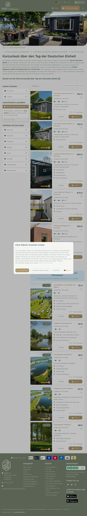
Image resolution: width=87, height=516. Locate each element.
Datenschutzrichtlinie (46, 263)
